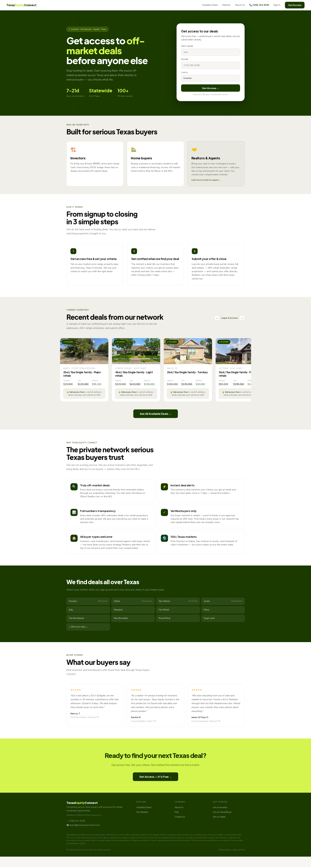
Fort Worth (164, 609)
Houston (88, 601)
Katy (71, 609)
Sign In (276, 4)
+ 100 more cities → (78, 626)
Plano (206, 609)
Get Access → (210, 88)
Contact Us (180, 816)
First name (187, 46)
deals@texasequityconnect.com (84, 825)
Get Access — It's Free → (155, 776)
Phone (184, 59)
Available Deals (210, 4)
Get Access (294, 5)
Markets (226, 4)
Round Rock (164, 618)
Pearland (118, 609)
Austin (223, 601)
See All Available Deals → (155, 413)
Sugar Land (209, 618)
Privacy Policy (225, 850)
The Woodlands (76, 618)
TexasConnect (21, 5)
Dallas (133, 601)
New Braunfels (121, 618)
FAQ (177, 812)
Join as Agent (219, 816)
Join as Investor (220, 807)
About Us (240, 4)
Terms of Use (239, 850)
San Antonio (178, 601)
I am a (184, 72)
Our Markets (142, 812)
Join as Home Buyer (222, 812)
